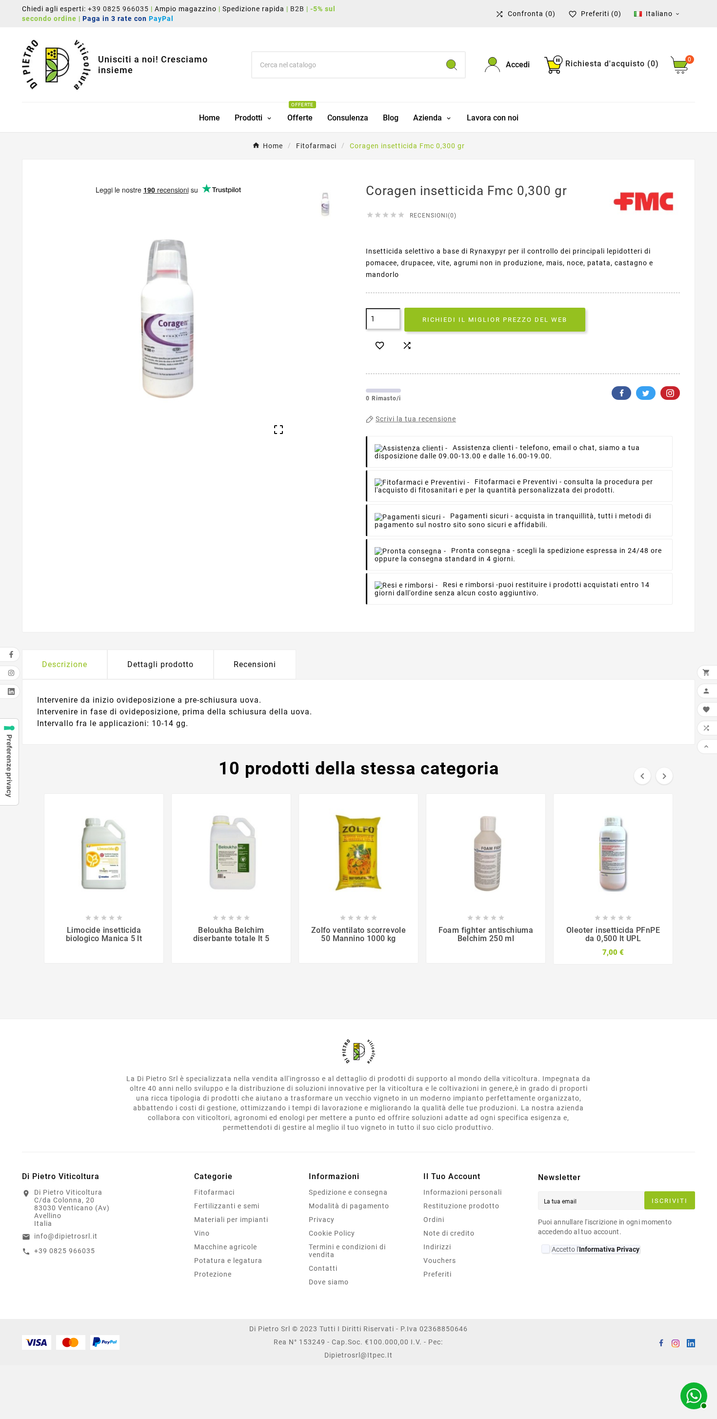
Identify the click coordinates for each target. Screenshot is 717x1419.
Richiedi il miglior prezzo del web (494, 319)
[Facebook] (661, 1342)
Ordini (433, 1219)
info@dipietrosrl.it (66, 1236)
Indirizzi (437, 1247)
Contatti (323, 1268)
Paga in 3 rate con (130, 18)
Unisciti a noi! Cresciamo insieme (153, 64)
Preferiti (437, 1274)
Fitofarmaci (214, 1192)
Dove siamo (329, 1282)
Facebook (621, 393)
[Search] (451, 64)
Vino (202, 1233)
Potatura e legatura (228, 1260)
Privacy (322, 1219)
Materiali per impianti (231, 1219)
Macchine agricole (225, 1247)
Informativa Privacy (609, 1249)
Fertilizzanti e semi (226, 1206)
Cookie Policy (332, 1233)
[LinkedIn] (690, 1342)
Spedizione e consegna (348, 1192)
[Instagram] (675, 1342)
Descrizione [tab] (64, 664)
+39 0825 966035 (118, 9)
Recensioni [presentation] (255, 664)
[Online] (692, 1394)
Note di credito (449, 1233)
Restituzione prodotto (461, 1206)
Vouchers (439, 1260)
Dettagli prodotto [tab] (160, 664)
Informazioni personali (462, 1192)
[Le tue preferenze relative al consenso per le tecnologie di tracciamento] (9, 762)
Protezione (213, 1274)
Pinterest (670, 393)
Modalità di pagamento (349, 1206)
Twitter (646, 393)
